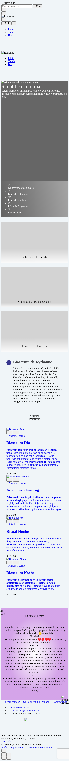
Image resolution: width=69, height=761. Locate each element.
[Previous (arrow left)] (3, 758)
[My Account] (2, 43)
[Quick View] (9, 432)
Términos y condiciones (40, 747)
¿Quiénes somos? (10, 701)
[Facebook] (32, 732)
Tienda (11, 32)
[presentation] (34, 458)
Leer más (6, 741)
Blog (10, 35)
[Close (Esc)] (3, 754)
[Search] (2, 40)
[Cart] (2, 49)
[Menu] (3, 13)
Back (6, 23)
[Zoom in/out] (8, 754)
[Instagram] (34, 732)
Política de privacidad (13, 747)
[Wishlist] (2, 46)
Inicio (11, 29)
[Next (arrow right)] (8, 758)
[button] (16, 435)
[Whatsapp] (37, 732)
